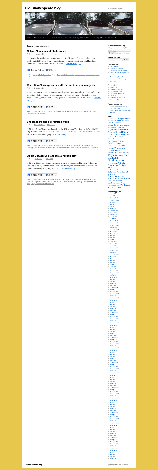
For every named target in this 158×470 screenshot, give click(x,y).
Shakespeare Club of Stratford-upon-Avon (118, 173)
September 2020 (114, 229)
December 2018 (114, 271)
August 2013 (113, 400)
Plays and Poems (43, 179)
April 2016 (113, 333)
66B (111, 110)
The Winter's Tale (114, 187)
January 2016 (113, 339)
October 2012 (113, 421)
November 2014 (114, 369)
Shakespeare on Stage (57, 179)
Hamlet (125, 132)
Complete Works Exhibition (65, 75)
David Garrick (118, 125)
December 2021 (114, 210)
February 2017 (114, 312)
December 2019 (114, 248)
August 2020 (113, 231)
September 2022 (114, 200)
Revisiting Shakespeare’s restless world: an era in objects (61, 85)
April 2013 (113, 408)
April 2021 (113, 219)
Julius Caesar (118, 137)
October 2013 (113, 396)
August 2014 (113, 375)
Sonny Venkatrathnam (82, 148)
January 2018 (113, 289)
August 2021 (113, 217)
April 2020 (113, 239)
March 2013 (113, 410)
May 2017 (112, 306)
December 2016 (114, 317)
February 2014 (114, 387)
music (129, 146)
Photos (119, 108)
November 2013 (114, 394)
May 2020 (112, 237)
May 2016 (112, 331)
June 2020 (112, 235)
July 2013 (112, 402)
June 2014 (112, 379)
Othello (122, 148)
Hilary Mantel (113, 81)
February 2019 (114, 269)
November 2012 (114, 419)
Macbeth (123, 145)
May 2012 (112, 431)
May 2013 (112, 406)
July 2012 (112, 427)
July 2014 (112, 377)
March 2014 (113, 385)
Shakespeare (116, 160)
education (126, 125)
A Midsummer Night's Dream (119, 118)
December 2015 (114, 342)
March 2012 (113, 435)
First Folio (120, 127)
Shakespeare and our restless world (48, 121)
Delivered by (123, 53)
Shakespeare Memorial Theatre (119, 178)
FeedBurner (127, 53)
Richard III (112, 152)
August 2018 (113, 277)
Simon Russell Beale (113, 180)
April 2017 (113, 308)
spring (120, 180)
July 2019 (112, 258)
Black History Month (64, 145)
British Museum (63, 111)
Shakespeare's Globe (116, 162)
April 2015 (113, 358)
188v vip (112, 108)
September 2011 (114, 448)
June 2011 (112, 454)
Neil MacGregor (87, 111)
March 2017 (113, 310)
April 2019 (113, 264)
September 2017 (114, 298)
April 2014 (113, 383)
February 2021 (114, 221)
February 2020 (114, 244)
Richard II (118, 150)
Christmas (110, 125)
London (118, 143)
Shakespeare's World (45, 111)
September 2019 (114, 254)
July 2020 (112, 233)
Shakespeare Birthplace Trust (118, 166)
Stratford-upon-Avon (44, 75)
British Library (113, 122)
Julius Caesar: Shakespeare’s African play (52, 155)
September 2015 (114, 348)
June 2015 (112, 354)
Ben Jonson (125, 121)
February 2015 (114, 362)
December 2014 (114, 367)
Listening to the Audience (81, 38)
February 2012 (114, 437)
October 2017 (113, 296)
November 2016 (114, 319)
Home (29, 38)
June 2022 (112, 204)
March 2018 (113, 285)
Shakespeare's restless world (65, 148)
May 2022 (112, 206)
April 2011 (113, 458)
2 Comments (94, 148)
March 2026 (113, 194)
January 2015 (113, 364)
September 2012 (114, 423)
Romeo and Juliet (123, 153)
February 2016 (114, 337)
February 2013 (114, 412)
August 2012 (113, 425)
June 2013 (112, 404)
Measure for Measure (75, 111)
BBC (119, 121)
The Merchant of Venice (114, 185)
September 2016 (114, 323)
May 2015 (112, 356)
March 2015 (113, 360)
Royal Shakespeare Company (72, 182)
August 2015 (113, 350)
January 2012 (113, 439)
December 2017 (114, 292)
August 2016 (113, 325)
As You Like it (113, 120)
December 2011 (114, 442)
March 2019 (113, 267)
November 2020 (114, 225)
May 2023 (112, 196)
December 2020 (114, 223)
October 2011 (113, 446)
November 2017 (114, 294)
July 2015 (112, 352)
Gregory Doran (114, 132)
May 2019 (112, 262)
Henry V (112, 134)
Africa (72, 179)
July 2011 (112, 452)
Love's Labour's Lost (113, 146)
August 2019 (113, 256)
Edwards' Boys (112, 127)
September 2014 (114, 373)
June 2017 (112, 304)
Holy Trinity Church (123, 134)
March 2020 (113, 242)
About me (67, 38)
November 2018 (114, 273)
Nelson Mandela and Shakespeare (47, 51)
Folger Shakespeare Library (118, 129)
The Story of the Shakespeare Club (104, 38)
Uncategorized (114, 100)
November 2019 (114, 250)
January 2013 (113, 414)
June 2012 (112, 429)
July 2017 (112, 302)
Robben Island (90, 75)
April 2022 (113, 208)
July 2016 (112, 327)
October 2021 (113, 214)
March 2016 (113, 335)
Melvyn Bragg (86, 145)
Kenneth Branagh (113, 139)
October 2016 (113, 321)
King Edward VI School (116, 141)
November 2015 (114, 344)
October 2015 (113, 346)
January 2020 (113, 246)
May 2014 (112, 381)
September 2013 (114, 398)
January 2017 (113, 314)
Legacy (35, 75)
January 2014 (113, 389)
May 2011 (112, 456)
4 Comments (50, 184)
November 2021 (114, 212)
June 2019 (112, 260)
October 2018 (113, 275)
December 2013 (114, 392)
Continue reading (73, 63)
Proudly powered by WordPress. (119, 464)
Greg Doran (37, 182)
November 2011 (114, 444)
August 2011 (113, 450)
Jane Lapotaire (114, 66)
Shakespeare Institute (116, 176)
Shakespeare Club (114, 170)
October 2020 (113, 227)
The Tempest (125, 185)
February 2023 (114, 198)
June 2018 (112, 279)
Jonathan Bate (111, 137)
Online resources (56, 38)
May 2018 (112, 281)
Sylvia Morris (52, 54)
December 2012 (114, 417)
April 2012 (113, 433)
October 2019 (113, 252)
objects (95, 111)
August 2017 (113, 300)
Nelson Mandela (80, 75)
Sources (112, 95)
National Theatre (114, 148)
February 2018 (114, 287)
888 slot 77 (113, 106)
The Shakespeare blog (43, 7)
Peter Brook (111, 150)
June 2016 (112, 329)
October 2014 (113, 371)
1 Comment (41, 77)
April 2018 (113, 283)
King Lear (112, 143)
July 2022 (112, 202)
